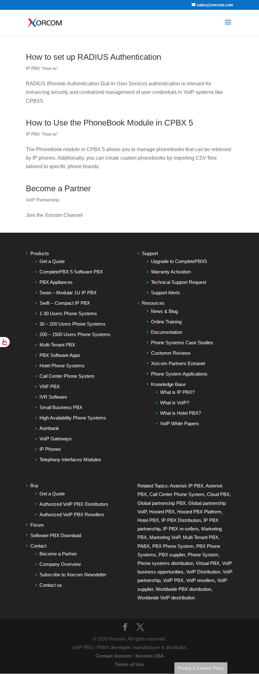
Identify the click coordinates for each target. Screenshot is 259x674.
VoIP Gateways (55, 438)
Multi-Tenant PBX (57, 344)
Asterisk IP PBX (186, 485)
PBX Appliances (56, 282)
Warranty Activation (171, 271)
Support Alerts (165, 292)
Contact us (50, 585)
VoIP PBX (173, 580)
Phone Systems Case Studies (182, 342)
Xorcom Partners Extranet (178, 363)
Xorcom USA (149, 656)
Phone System (203, 554)
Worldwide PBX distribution (183, 589)
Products (39, 253)
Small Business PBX (60, 407)
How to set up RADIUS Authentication (93, 57)
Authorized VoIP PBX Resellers (71, 514)
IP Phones (50, 449)
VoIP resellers (200, 580)
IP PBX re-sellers (181, 528)
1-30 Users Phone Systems (68, 313)
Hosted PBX (162, 511)
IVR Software (53, 397)
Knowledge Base (168, 384)
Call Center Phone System (66, 376)
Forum (37, 525)
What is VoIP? (174, 402)
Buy (34, 485)
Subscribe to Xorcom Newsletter (72, 574)
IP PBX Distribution (181, 520)
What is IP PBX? (177, 392)
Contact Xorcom (113, 656)
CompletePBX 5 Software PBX (71, 271)
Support (150, 253)
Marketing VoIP (164, 537)
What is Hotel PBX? (180, 413)
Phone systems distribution (165, 563)
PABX (143, 546)
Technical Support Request (178, 282)
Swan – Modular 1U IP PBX (68, 292)
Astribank (49, 428)
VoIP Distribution (203, 571)
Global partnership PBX (161, 503)
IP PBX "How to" (42, 68)
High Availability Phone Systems (72, 417)
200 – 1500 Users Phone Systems (75, 334)
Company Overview (60, 564)
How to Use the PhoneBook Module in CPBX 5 (109, 122)
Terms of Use (129, 664)
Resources (153, 303)
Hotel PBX (148, 520)
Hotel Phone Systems (62, 365)
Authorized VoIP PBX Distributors (73, 504)
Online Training (166, 321)
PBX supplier (172, 554)
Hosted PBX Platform (199, 511)
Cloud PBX (218, 494)
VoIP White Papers (179, 423)
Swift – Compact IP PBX (64, 303)
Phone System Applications (179, 374)
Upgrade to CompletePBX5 (179, 261)
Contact (38, 545)
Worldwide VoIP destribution (166, 597)
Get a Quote (52, 261)
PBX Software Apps (59, 355)
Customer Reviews (171, 353)
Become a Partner (58, 188)
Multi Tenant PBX (200, 537)
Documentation (166, 332)
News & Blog (164, 311)
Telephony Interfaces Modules (70, 459)
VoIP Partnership (42, 199)
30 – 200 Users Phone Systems (72, 324)
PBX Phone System (173, 546)
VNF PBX (49, 386)
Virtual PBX (208, 563)
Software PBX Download (55, 535)
